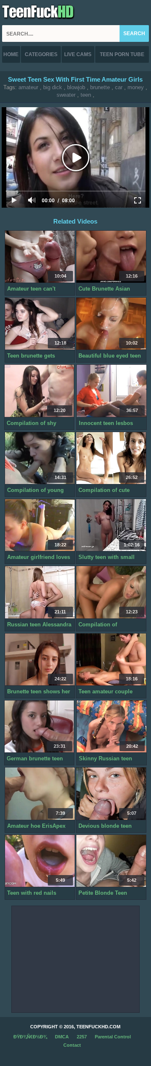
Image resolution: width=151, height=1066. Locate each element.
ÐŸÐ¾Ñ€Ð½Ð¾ (30, 1036)
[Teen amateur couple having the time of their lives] (111, 659)
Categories (41, 54)
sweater (66, 95)
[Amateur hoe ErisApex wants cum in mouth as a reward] (40, 793)
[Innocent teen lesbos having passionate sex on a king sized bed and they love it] (111, 391)
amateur (28, 87)
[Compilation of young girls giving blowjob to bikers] (40, 458)
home (10, 54)
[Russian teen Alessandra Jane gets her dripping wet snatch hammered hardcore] (40, 592)
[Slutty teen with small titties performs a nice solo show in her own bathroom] (111, 525)
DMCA (62, 1036)
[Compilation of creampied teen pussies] (111, 592)
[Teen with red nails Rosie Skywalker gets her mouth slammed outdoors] (40, 861)
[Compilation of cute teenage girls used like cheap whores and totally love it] (111, 458)
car (118, 87)
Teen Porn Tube (122, 54)
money (136, 87)
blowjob (76, 87)
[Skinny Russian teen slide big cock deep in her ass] (111, 726)
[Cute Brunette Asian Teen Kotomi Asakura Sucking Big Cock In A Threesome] (111, 257)
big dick (52, 87)
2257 (82, 1036)
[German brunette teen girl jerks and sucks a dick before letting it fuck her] (39, 726)
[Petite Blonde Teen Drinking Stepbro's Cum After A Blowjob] (111, 861)
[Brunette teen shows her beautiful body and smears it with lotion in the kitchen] (40, 659)
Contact (72, 1045)
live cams (77, 54)
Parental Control (113, 1036)
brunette (100, 87)
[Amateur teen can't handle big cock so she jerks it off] (40, 257)
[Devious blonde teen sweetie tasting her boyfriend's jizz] (111, 793)
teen (86, 95)
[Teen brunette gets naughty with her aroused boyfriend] (40, 324)
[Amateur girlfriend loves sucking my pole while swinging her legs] (40, 525)
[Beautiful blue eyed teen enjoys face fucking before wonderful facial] (111, 324)
